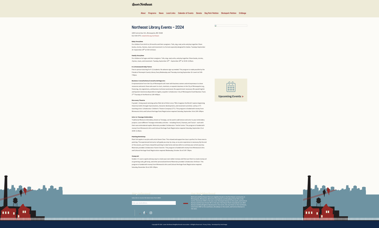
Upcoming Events (229, 96)
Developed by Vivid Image (219, 224)
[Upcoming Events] (231, 87)
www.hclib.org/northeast (150, 36)
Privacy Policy (207, 224)
